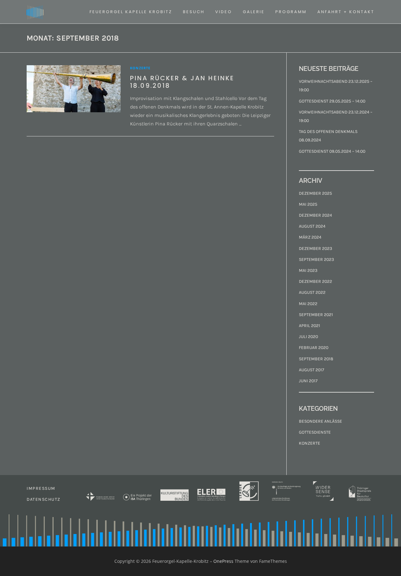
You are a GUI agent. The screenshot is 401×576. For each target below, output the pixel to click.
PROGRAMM (291, 12)
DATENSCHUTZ (43, 499)
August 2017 (311, 370)
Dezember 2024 (315, 215)
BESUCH (194, 12)
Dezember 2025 (315, 193)
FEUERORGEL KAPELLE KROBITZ (131, 12)
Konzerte (140, 68)
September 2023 (316, 259)
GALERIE (254, 12)
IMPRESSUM (41, 488)
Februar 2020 (313, 347)
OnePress (223, 561)
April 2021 (309, 325)
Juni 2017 (308, 380)
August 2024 (312, 226)
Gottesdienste (315, 432)
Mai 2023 (308, 270)
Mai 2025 (308, 204)
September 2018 (316, 359)
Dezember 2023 (315, 248)
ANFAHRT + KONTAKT (345, 12)
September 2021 (316, 314)
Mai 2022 (308, 303)
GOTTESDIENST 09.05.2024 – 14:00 (332, 151)
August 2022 (312, 292)
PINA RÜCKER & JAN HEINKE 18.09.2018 (182, 82)
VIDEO (223, 12)
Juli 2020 (308, 336)
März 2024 (310, 237)
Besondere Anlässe (320, 421)
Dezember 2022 (315, 281)
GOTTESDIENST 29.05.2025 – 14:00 (332, 101)
